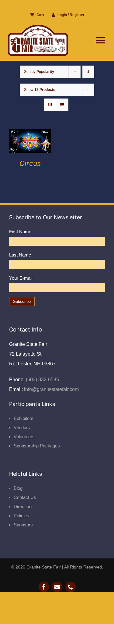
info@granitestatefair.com (51, 389)
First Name (20, 231)
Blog (18, 488)
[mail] (57, 587)
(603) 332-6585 (42, 379)
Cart (40, 15)
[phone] (70, 587)
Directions (24, 506)
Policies (21, 515)
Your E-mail (20, 278)
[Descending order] (88, 72)
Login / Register (71, 15)
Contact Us (25, 497)
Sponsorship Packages (37, 445)
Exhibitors (23, 418)
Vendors (22, 427)
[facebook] (44, 587)
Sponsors (23, 524)
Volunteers (24, 436)
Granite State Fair (43, 567)
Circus (30, 163)
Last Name (20, 254)
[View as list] (62, 105)
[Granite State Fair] (38, 26)
